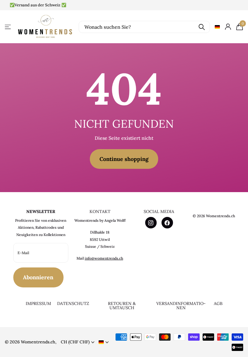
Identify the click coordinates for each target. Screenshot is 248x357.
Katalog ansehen (8, 27)
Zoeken (201, 27)
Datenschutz (73, 303)
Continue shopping (124, 159)
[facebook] (167, 222)
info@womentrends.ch (104, 258)
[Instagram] (151, 222)
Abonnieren (39, 277)
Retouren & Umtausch (122, 306)
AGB (218, 303)
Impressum (38, 303)
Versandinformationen (181, 306)
